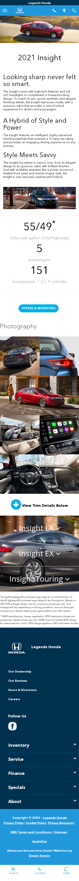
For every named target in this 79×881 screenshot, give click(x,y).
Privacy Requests (61, 823)
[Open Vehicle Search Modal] (74, 10)
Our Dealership (19, 671)
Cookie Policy (36, 823)
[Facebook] (12, 726)
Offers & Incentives (38, 308)
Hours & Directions (22, 690)
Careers (14, 699)
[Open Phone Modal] (54, 10)
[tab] (39, 528)
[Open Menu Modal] (5, 10)
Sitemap (60, 832)
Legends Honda (55, 817)
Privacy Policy (14, 823)
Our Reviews (17, 680)
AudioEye (39, 841)
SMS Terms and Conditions (31, 832)
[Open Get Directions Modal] (64, 10)
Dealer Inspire (39, 855)
